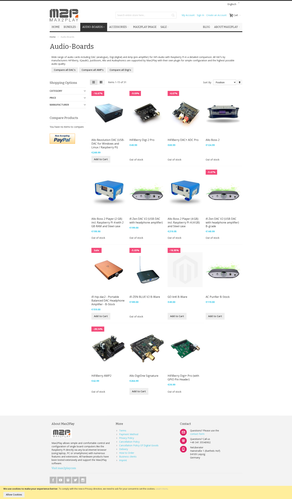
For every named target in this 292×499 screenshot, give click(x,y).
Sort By (207, 82)
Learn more (162, 488)
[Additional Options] (62, 135)
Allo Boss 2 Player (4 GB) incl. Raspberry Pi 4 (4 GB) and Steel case (184, 222)
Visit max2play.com (64, 468)
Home (53, 36)
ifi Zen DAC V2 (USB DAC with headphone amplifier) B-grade (222, 222)
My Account (188, 15)
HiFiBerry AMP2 (101, 376)
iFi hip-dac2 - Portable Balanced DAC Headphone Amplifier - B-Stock (108, 300)
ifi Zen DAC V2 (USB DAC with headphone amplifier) (146, 220)
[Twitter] (75, 479)
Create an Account (216, 15)
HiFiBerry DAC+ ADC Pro (183, 140)
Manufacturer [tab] (59, 104)
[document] (146, 492)
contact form (197, 433)
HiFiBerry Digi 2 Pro (141, 140)
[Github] (68, 479)
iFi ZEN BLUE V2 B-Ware (144, 297)
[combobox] (146, 15)
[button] (234, 4)
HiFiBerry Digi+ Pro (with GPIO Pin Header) (183, 377)
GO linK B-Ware (177, 297)
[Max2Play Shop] (64, 15)
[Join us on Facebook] (53, 479)
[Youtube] (61, 479)
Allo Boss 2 (213, 140)
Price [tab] (53, 97)
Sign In (200, 15)
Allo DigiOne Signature (143, 376)
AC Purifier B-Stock (218, 297)
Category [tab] (56, 90)
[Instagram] (82, 479)
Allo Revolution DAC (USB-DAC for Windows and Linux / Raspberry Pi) (108, 143)
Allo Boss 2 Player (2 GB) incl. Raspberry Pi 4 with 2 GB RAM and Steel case (107, 222)
